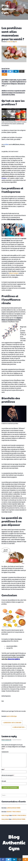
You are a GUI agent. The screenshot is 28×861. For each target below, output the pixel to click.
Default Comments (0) (6, 739)
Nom (3, 769)
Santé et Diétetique (12, 716)
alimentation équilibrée (14, 659)
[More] (4, 74)
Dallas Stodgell (5, 815)
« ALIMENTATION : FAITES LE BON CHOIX (12, 722)
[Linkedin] (16, 71)
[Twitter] (10, 71)
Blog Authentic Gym (9, 8)
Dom (16, 41)
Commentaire (5, 752)
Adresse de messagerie (8, 775)
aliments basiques (13, 273)
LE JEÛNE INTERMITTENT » (19, 727)
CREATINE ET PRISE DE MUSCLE (14, 811)
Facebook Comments (16, 739)
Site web (4, 781)
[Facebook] (4, 71)
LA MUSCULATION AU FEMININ (13, 808)
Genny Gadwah (5, 819)
